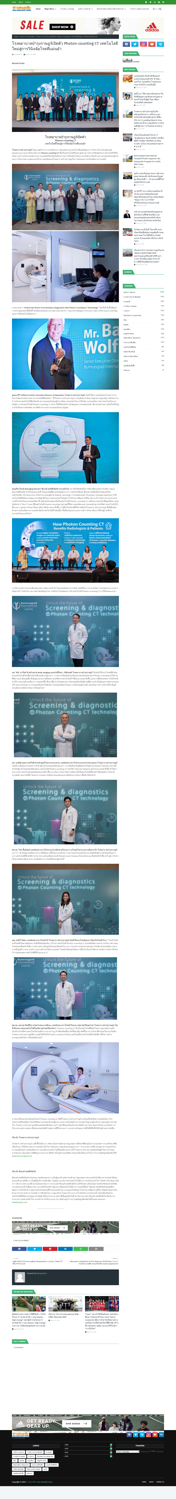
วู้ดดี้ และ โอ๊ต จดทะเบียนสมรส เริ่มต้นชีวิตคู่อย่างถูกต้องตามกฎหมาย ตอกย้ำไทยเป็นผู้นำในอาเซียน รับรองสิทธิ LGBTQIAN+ (148, 98)
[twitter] (150, 2)
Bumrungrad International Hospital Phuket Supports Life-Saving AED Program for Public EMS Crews (147, 160)
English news (144, 334)
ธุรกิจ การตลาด (144, 292)
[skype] (163, 2)
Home (14, 2)
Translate (159, 1452)
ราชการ (144, 311)
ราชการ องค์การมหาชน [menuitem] (139, 9)
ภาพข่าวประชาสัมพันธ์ (27, 37)
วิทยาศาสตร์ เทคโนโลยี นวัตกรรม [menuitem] (110, 9)
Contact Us (160, 1482)
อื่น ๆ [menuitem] (155, 9)
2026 (88, 1445)
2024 (88, 1452)
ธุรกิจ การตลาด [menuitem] (84, 9)
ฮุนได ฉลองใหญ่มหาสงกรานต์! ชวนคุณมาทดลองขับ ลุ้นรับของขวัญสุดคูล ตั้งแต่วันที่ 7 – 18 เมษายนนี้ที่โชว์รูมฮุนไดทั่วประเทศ (149, 177)
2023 (88, 1456)
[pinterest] (159, 2)
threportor (18, 54)
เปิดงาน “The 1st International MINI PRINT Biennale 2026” (63, 1315)
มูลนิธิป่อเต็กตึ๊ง (144, 365)
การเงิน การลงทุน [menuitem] (67, 9)
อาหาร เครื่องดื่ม (144, 342)
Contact (28, 2)
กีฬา (144, 320)
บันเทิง (144, 325)
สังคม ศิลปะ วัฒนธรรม (144, 338)
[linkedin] (161, 1434)
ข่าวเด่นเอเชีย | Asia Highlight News (39, 1482)
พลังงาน (144, 370)
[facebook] (146, 2)
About (21, 2)
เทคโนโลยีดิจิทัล (144, 347)
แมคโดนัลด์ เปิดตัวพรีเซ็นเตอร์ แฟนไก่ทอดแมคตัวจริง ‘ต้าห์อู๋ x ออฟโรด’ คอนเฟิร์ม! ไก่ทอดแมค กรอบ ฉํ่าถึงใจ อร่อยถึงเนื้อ (147, 80)
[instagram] (154, 2)
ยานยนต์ (144, 301)
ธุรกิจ (144, 361)
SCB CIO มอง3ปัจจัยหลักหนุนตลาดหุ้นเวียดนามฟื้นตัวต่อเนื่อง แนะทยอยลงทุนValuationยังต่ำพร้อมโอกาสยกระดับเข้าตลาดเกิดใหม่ (148, 216)
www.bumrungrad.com (22, 1156)
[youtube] (152, 44)
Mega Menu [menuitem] (49, 9)
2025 (88, 1448)
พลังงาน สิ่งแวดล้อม (144, 356)
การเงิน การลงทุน (144, 306)
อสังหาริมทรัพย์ (144, 352)
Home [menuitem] (38, 9)
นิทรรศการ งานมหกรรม (144, 315)
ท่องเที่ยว (144, 329)
